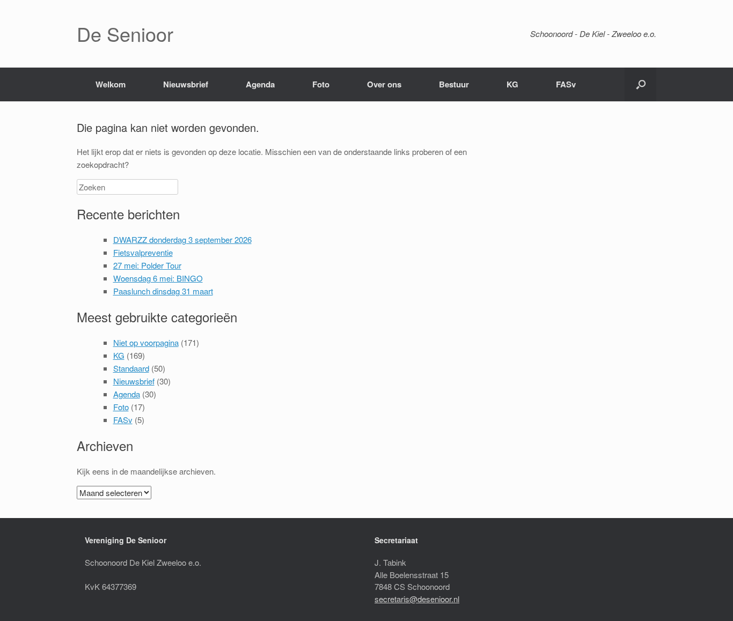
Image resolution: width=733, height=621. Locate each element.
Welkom (111, 84)
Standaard (131, 368)
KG (512, 84)
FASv (566, 84)
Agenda (260, 84)
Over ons (384, 84)
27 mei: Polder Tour (147, 265)
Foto (320, 84)
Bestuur (454, 84)
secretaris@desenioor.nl (417, 598)
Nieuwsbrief (185, 84)
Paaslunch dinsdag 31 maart (163, 291)
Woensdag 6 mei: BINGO (158, 278)
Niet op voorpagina (146, 342)
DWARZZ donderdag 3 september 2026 (182, 239)
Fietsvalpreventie (143, 252)
